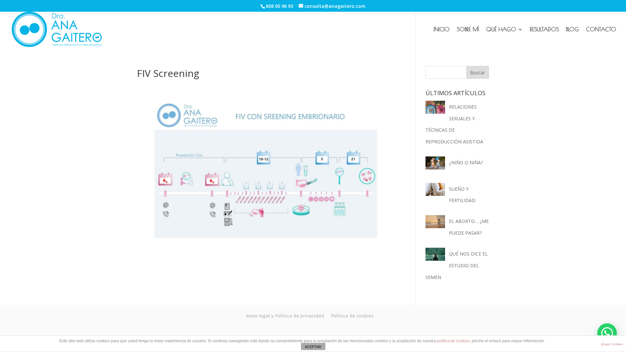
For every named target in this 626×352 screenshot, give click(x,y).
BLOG (572, 30)
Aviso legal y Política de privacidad (285, 316)
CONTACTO (601, 30)
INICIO (442, 30)
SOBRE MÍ (468, 30)
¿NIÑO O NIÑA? (466, 162)
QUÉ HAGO (501, 30)
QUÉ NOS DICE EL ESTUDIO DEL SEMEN (456, 265)
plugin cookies (612, 344)
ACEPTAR (313, 347)
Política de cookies (352, 316)
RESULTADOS (544, 30)
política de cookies (453, 341)
